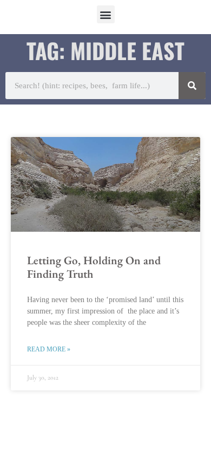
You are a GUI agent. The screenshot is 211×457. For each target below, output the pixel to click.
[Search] (192, 85)
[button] (106, 14)
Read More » (48, 349)
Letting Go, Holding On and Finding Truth (94, 267)
